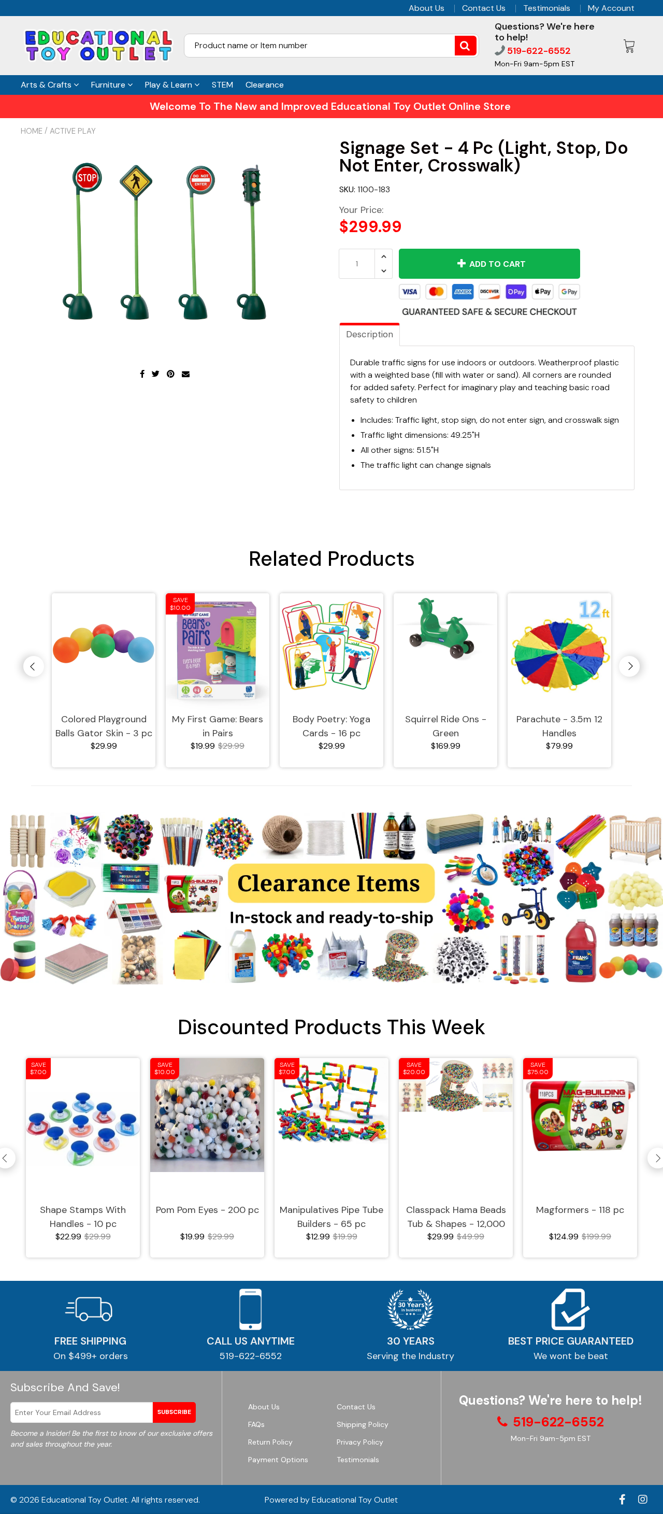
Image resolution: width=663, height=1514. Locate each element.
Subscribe (174, 1412)
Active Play (73, 131)
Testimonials (546, 8)
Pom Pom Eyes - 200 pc (207, 1210)
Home (31, 131)
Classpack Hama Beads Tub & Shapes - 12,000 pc (456, 1217)
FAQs (256, 1424)
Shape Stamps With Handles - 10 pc (83, 1217)
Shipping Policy (362, 1424)
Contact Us (484, 8)
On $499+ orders (90, 1356)
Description (369, 334)
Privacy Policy (360, 1442)
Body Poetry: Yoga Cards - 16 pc (331, 726)
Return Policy (270, 1442)
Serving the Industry (410, 1356)
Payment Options (278, 1459)
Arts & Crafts (47, 84)
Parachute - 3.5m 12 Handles (559, 726)
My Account (611, 8)
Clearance (265, 84)
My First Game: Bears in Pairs (217, 726)
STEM (222, 84)
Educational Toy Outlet (84, 1499)
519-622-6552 (538, 51)
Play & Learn (169, 84)
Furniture (109, 84)
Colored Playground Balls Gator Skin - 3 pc (103, 726)
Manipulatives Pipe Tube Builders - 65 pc (331, 1217)
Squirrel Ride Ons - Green (445, 726)
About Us (426, 8)
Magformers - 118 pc (580, 1210)
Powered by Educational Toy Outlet (331, 1499)
